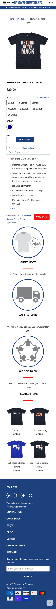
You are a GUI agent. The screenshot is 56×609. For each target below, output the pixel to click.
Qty (8, 135)
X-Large (24, 108)
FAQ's (15, 208)
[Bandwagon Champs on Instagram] (31, 495)
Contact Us (14, 512)
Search (11, 539)
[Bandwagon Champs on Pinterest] (24, 495)
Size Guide (42, 97)
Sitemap (11, 552)
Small (35, 102)
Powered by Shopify (15, 587)
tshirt (14, 222)
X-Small (23, 102)
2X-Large (38, 108)
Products (21, 18)
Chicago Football (24, 215)
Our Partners (15, 545)
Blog (9, 532)
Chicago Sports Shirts (15, 219)
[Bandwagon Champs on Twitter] (9, 495)
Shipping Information (30, 147)
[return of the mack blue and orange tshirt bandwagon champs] (28, 51)
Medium (12, 108)
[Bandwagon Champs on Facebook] (17, 495)
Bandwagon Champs (23, 584)
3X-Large (12, 114)
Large (11, 102)
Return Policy (14, 152)
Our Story (13, 518)
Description (13, 148)
